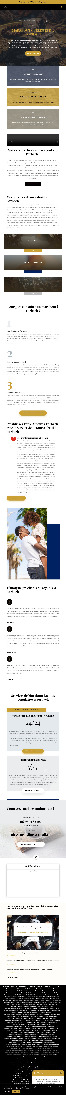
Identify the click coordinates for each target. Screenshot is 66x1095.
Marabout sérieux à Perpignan (28, 1010)
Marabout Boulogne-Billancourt (14, 988)
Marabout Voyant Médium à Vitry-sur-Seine (42, 1064)
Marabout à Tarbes (55, 1028)
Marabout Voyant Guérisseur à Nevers (16, 1050)
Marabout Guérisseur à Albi (48, 1034)
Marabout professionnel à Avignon (16, 1022)
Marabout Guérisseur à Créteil (15, 1062)
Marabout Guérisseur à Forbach (52, 1038)
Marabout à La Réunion (43, 1014)
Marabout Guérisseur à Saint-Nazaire (13, 1038)
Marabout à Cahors (43, 1028)
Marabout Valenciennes (42, 998)
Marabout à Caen (53, 1004)
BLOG (37, 936)
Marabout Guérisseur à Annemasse (48, 1036)
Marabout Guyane (56, 1014)
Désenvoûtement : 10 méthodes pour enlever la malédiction (23, 953)
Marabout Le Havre (42, 992)
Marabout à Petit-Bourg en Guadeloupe (42, 1040)
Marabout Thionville (10, 998)
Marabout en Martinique (46, 1012)
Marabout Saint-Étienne (32, 994)
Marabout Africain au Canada (50, 1050)
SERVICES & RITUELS (21, 986)
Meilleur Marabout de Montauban (27, 1028)
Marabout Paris (57, 986)
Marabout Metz (7, 1000)
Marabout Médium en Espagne (40, 1056)
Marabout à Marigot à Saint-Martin (21, 1040)
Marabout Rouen (22, 996)
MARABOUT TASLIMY (8, 986)
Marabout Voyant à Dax (31, 1036)
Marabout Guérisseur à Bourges (33, 1038)
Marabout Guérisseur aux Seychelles (50, 1052)
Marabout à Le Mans (9, 1002)
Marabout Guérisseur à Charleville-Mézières (22, 1048)
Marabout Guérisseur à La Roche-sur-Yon (29, 1030)
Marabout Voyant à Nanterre (32, 1062)
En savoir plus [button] (6, 1091)
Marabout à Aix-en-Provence (53, 1000)
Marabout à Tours (43, 1008)
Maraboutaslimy (24, 936)
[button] (61, 1073)
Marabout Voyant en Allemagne (31, 1054)
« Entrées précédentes (12, 977)
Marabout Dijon (56, 994)
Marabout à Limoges (47, 1006)
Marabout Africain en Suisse (12, 1052)
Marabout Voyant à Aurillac (16, 1034)
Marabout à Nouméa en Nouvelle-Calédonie (44, 1042)
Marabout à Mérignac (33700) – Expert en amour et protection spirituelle (32, 1083)
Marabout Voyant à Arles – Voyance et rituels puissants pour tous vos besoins (32, 1075)
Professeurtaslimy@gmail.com (30, 834)
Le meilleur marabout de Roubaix (51, 1020)
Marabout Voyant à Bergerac (44, 1024)
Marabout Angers (39, 1000)
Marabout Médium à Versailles (49, 1062)
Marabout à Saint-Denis (54, 1002)
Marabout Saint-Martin (13, 1016)
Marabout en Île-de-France (13, 1004)
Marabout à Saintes (53, 1026)
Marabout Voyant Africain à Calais (31, 1044)
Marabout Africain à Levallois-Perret (20, 1064)
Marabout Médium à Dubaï (14, 1054)
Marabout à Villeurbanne (40, 1002)
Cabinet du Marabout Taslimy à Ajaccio (14, 1020)
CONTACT (39, 986)
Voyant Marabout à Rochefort (49, 1030)
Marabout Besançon (10, 996)
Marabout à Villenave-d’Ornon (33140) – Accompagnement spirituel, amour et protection (32, 1081)
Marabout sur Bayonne (37, 1016)
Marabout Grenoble (45, 994)
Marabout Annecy (29, 988)
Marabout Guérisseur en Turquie (35, 1060)
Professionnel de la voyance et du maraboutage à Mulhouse (43, 996)
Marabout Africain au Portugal (49, 1054)
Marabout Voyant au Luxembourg (30, 1052)
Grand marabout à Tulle (16, 1032)
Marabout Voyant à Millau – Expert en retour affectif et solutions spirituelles (32, 1079)
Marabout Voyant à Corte (52, 1060)
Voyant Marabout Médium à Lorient (15, 1046)
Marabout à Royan (55, 1010)
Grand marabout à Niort (33, 1022)
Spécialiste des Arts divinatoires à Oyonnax (24, 1024)
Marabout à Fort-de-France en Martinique (20, 1042)
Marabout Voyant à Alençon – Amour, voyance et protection (32, 1066)
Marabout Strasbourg (9, 990)
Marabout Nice (20, 992)
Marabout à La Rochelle (31, 1008)
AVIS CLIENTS (31, 986)
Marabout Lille (57, 990)
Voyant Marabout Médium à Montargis (15, 1060)
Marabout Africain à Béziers (46, 1058)
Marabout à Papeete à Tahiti (12, 1044)
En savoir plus (33, 184)
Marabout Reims (8, 994)
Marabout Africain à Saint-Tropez (50, 1044)
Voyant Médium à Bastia (51, 1016)
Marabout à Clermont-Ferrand (24, 1002)
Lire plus (33, 943)
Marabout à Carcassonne (10, 1028)
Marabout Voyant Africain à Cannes (44, 1048)
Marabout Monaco (30, 992)
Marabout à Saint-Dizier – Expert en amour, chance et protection (32, 1074)
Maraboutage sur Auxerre (28, 1004)
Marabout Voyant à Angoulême (49, 1022)
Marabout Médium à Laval (34, 1050)
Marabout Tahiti (25, 1016)
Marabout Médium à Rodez (32, 1034)
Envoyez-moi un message (31, 844)
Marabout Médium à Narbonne (15, 1036)
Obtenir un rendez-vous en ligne (33, 413)
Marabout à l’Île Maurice (29, 1014)
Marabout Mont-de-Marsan (39, 1026)
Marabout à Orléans (16, 1006)
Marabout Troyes (54, 998)
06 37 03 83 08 (25, 2)
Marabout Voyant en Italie (23, 1056)
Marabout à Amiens (42, 1004)
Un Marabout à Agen (12, 1030)
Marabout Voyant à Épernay (51, 1046)
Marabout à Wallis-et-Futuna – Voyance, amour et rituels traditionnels (32, 1072)
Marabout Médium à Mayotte (33, 1020)
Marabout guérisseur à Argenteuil (14, 1008)
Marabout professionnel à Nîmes (26, 998)
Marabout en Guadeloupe (31, 1012)
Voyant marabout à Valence (15, 1018)
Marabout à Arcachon (43, 1010)
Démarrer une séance (33, 751)
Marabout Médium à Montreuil (34, 1046)
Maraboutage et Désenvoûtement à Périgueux (18, 1026)
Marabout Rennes (19, 994)
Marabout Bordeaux (35, 990)
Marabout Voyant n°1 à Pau (48, 1032)
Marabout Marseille (41, 988)
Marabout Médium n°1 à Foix (31, 1032)
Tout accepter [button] (16, 1091)
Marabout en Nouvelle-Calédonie (12, 1014)
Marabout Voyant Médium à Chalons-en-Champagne (24, 1058)
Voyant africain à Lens (29, 1018)
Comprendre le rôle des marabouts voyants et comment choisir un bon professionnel (30, 969)
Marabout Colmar (17, 1000)
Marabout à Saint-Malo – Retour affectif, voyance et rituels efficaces (32, 1077)
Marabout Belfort (28, 1000)
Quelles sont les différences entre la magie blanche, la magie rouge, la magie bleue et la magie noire (33, 931)
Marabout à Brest (54, 1008)
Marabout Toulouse (53, 988)
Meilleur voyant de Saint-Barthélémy (46, 1018)
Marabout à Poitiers (17, 1012)
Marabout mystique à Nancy (11, 1010)
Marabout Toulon (53, 992)
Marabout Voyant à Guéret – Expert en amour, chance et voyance (32, 1070)
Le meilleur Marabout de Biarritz (32, 1006)
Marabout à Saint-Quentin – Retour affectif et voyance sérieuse (32, 1068)
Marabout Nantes (46, 990)
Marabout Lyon (10, 992)
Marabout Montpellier (22, 990)
